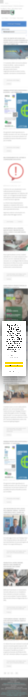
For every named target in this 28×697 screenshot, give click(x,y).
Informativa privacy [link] (14, 371)
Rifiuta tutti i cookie (14, 365)
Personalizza (14, 368)
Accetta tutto (14, 362)
